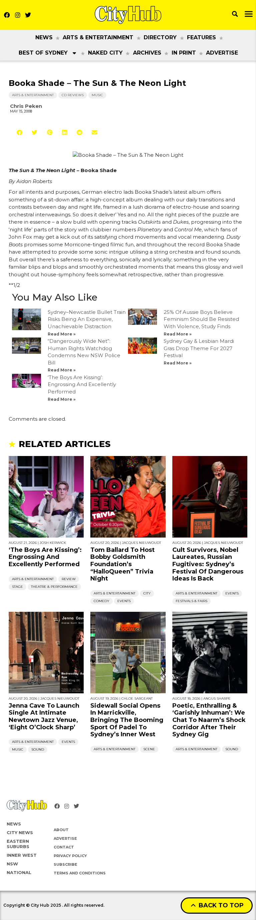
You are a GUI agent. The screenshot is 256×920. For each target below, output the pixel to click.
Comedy (101, 601)
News (44, 37)
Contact (64, 847)
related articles (65, 444)
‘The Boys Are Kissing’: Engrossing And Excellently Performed (82, 384)
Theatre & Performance (54, 586)
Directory (160, 37)
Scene (149, 749)
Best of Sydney (43, 53)
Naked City (105, 53)
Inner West (22, 855)
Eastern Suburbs (18, 843)
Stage (17, 586)
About (61, 829)
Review (69, 579)
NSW (12, 863)
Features (201, 37)
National (19, 872)
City (147, 593)
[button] (19, 132)
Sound (37, 749)
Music (97, 95)
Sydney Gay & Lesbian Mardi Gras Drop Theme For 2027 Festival (199, 348)
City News (20, 832)
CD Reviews (73, 95)
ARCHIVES (147, 53)
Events (124, 601)
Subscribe (65, 864)
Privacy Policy (70, 855)
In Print (184, 53)
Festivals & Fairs (191, 601)
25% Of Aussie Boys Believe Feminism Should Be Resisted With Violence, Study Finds (201, 319)
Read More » (62, 334)
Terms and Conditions (80, 873)
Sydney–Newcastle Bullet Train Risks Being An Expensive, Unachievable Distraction (87, 319)
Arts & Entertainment (98, 37)
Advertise (222, 53)
